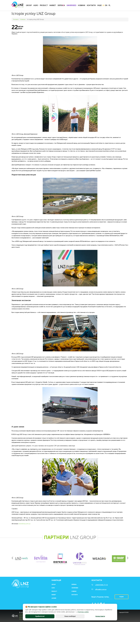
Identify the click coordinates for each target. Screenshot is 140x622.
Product (44, 5)
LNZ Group (17, 6)
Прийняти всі (40, 616)
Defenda (74, 584)
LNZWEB (54, 598)
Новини (81, 5)
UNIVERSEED (71, 5)
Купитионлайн (115, 5)
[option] (21, 558)
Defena (61, 5)
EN (106, 5)
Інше (99, 5)
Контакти (91, 5)
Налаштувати (100, 616)
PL (109, 5)
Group (29, 5)
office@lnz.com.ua (100, 589)
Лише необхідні (70, 616)
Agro (35, 5)
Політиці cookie (83, 612)
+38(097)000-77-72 (101, 585)
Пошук (121, 596)
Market (53, 5)
